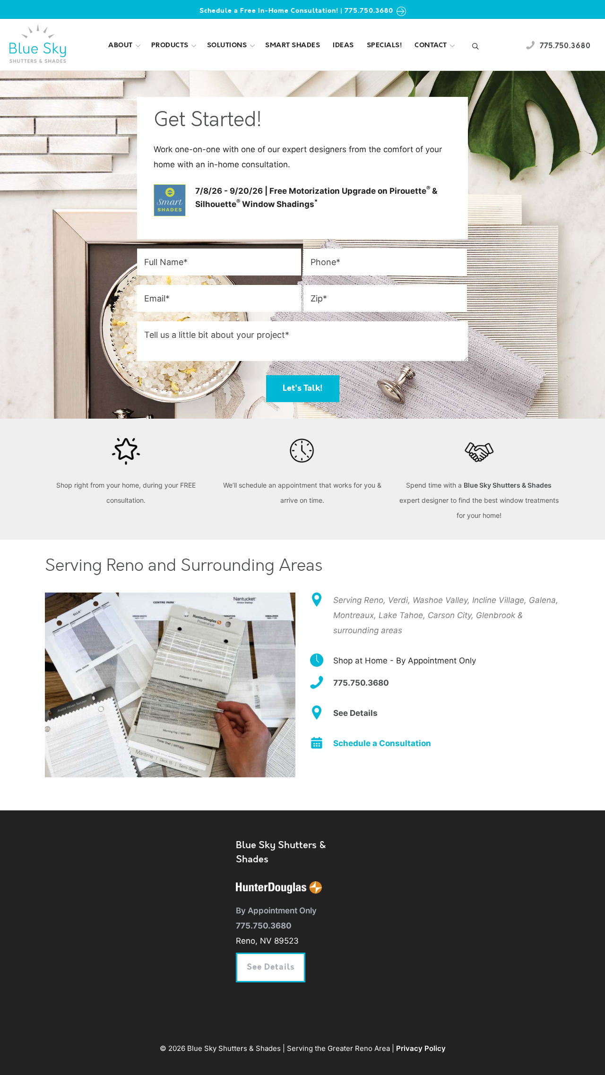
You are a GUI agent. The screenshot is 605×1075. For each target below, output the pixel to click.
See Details (270, 967)
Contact (431, 45)
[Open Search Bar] (475, 47)
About (120, 45)
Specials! (384, 45)
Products (170, 45)
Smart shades (292, 45)
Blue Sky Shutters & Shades (508, 485)
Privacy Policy (421, 1048)
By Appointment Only (276, 910)
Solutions (227, 45)
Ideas (343, 45)
